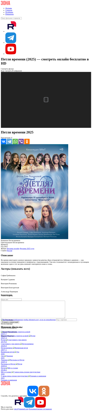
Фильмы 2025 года (27, 249)
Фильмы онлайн (13, 249)
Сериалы (8, 10)
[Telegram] (9, 141)
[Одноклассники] (27, 141)
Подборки (9, 12)
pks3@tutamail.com (21, 409)
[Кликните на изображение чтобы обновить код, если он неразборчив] (28, 320)
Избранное (9, 14)
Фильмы (8, 8)
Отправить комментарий (10, 322)
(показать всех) (20, 268)
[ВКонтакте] (3, 141)
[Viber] (21, 141)
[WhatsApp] (15, 141)
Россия (9, 251)
